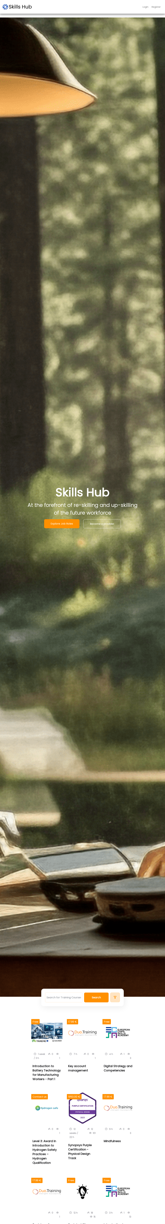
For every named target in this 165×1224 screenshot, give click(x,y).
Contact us (40, 1097)
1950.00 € (74, 1097)
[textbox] (63, 997)
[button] (96, 997)
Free (35, 1022)
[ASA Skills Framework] (19, 6)
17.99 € (72, 1022)
